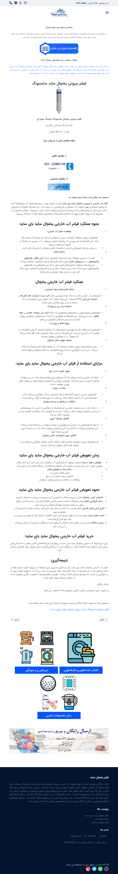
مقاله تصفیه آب (102, 819)
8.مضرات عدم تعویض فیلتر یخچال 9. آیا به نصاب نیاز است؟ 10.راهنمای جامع (57, 73)
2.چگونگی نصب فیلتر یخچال (53, 66)
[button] (107, 12)
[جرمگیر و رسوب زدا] (36, 651)
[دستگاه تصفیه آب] (59, 696)
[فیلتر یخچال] (106, 868)
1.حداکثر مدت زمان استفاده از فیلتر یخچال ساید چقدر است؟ (87, 66)
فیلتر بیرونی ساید (58, 609)
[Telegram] (15, 3)
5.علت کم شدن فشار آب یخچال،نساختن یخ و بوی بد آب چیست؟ (66, 70)
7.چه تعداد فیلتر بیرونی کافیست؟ (97, 73)
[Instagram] (25, 3)
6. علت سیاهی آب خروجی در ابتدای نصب (25, 70)
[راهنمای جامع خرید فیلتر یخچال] (59, 48)
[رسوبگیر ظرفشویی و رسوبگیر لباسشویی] (81, 651)
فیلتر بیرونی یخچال (77, 609)
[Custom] (10, 3)
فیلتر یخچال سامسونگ (98, 609)
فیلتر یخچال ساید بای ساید (96, 815)
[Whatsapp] (20, 3)
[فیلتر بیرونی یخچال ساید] (58, 186)
